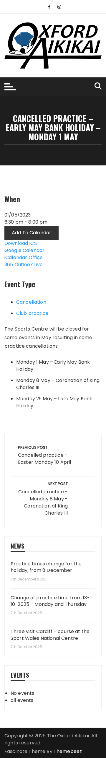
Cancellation (31, 302)
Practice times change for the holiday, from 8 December (46, 567)
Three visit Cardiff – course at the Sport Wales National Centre (50, 634)
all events (22, 700)
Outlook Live (28, 264)
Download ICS (20, 243)
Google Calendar (24, 250)
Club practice (32, 313)
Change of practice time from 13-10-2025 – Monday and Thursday (50, 601)
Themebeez (68, 751)
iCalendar (15, 257)
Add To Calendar (31, 232)
